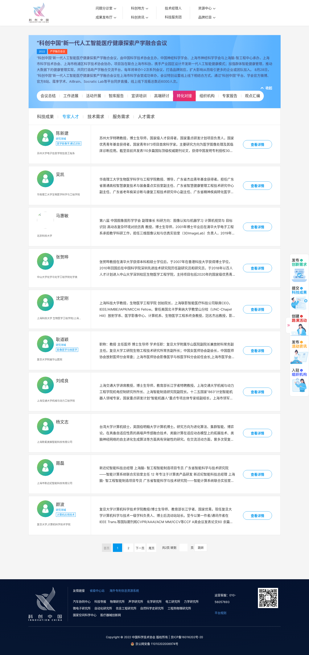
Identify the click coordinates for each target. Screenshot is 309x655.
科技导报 (100, 601)
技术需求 (95, 116)
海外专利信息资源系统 (124, 590)
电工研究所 (172, 601)
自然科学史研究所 (152, 608)
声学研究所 (135, 601)
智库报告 (116, 96)
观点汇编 (252, 96)
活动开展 (93, 96)
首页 (107, 548)
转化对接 (184, 96)
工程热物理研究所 (179, 608)
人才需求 (146, 116)
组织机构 (207, 96)
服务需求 (121, 116)
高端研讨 (161, 96)
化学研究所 (154, 601)
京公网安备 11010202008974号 (156, 644)
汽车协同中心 (82, 601)
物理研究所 (117, 601)
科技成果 (45, 116)
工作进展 (70, 96)
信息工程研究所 (126, 608)
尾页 (151, 548)
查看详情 (257, 144)
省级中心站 (97, 590)
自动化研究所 (103, 608)
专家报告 (229, 96)
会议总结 (48, 96)
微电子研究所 (82, 608)
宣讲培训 (139, 96)
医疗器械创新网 (110, 615)
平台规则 (220, 613)
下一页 (140, 548)
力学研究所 (191, 601)
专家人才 (70, 116)
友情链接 (79, 590)
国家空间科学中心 (84, 615)
